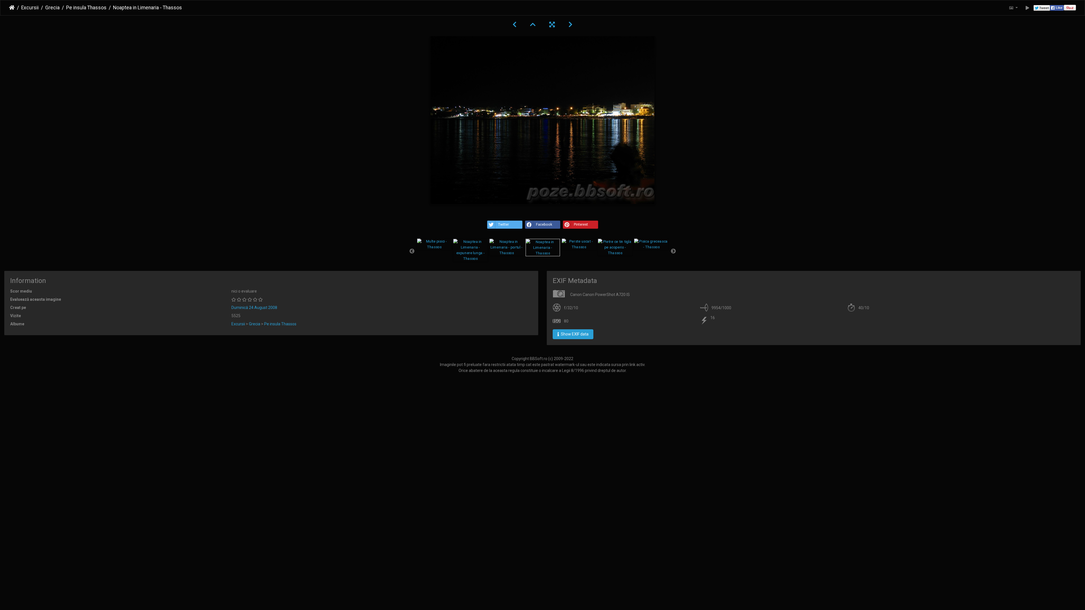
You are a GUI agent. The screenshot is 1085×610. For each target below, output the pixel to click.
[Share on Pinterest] (1070, 8)
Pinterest (581, 224)
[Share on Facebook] (1057, 8)
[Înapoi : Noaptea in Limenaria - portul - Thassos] (514, 24)
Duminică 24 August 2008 (254, 307)
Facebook (544, 224)
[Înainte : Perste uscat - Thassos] (570, 24)
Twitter (503, 224)
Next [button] (673, 251)
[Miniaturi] (532, 24)
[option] (434, 244)
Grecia (52, 7)
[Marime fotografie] (1013, 8)
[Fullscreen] (552, 24)
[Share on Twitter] (1042, 8)
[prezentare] (1027, 8)
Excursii (30, 7)
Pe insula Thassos (86, 7)
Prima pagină (12, 7)
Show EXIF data (574, 334)
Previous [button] (412, 251)
